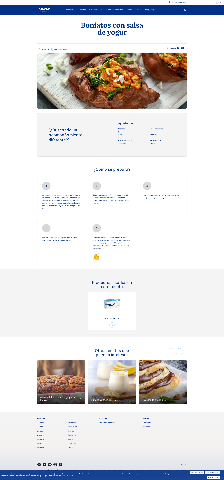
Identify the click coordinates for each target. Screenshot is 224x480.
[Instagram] (55, 464)
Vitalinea (72, 443)
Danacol (40, 439)
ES (217, 2)
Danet (39, 443)
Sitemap (146, 426)
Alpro (39, 435)
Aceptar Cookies (213, 477)
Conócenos (70, 10)
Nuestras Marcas (134, 10)
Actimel (40, 422)
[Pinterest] (60, 464)
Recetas (82, 10)
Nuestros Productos (114, 10)
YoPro (70, 447)
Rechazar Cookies (212, 472)
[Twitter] (44, 464)
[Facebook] (39, 464)
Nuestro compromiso (162, 5)
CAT (220, 2)
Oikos (70, 439)
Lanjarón (72, 435)
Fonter (71, 431)
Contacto (147, 422)
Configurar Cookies (197, 472)
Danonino (72, 422)
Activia (40, 426)
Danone (40, 447)
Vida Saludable (95, 10)
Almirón (40, 431)
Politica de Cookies (67, 476)
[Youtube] (50, 464)
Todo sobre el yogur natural (61, 5)
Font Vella (72, 426)
